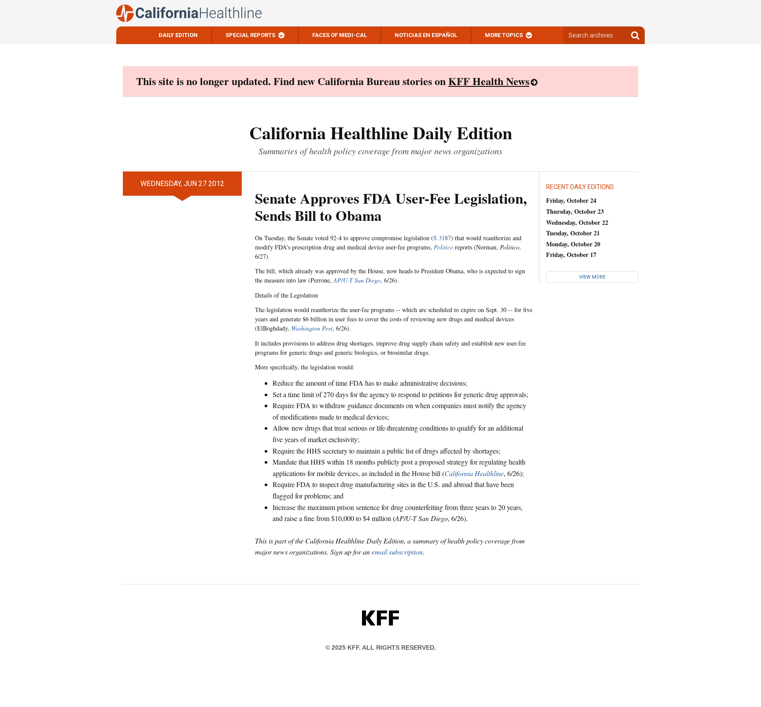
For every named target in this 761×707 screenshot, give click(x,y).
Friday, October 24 (571, 200)
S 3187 (442, 238)
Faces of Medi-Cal (339, 35)
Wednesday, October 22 (577, 222)
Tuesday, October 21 (573, 233)
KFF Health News (488, 81)
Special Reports (250, 35)
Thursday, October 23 (575, 211)
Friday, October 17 (571, 254)
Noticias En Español (426, 35)
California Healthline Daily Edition (380, 132)
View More (592, 277)
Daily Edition (178, 35)
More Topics (504, 35)
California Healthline (474, 473)
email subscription (397, 551)
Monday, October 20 (573, 244)
